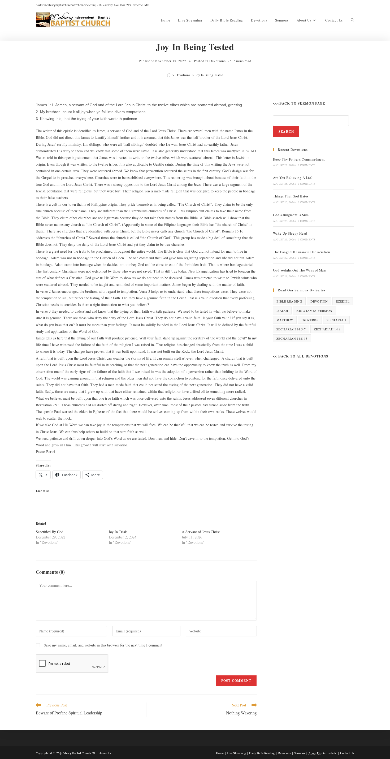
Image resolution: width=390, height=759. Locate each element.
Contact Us (347, 753)
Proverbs (309, 320)
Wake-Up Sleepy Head (290, 233)
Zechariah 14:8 (327, 329)
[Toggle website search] (352, 20)
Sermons (299, 753)
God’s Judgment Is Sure (291, 214)
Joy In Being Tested (209, 74)
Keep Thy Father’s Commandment (299, 159)
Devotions (217, 60)
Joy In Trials (118, 531)
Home (220, 753)
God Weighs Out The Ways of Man (299, 270)
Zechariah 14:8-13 (291, 338)
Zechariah (336, 320)
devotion (319, 301)
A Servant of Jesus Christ (201, 531)
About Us (314, 753)
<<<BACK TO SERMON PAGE (299, 103)
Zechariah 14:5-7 (291, 329)
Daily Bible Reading (262, 753)
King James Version (314, 310)
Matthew (284, 320)
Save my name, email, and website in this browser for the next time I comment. (103, 645)
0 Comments (306, 165)
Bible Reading (289, 301)
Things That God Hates (290, 196)
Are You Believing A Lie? (293, 177)
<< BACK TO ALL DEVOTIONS (300, 356)
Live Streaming (236, 753)
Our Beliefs (329, 753)
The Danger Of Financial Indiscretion (301, 251)
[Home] (168, 74)
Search (286, 131)
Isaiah (282, 310)
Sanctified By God (49, 531)
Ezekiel (342, 301)
